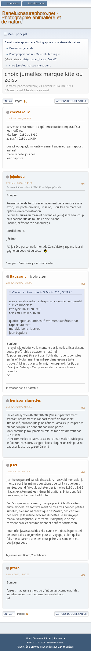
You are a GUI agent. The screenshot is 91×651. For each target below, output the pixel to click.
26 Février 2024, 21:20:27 (19, 406)
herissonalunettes (25, 400)
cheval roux (20, 112)
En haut (9, 613)
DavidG (52, 59)
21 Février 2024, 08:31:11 (19, 118)
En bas (8, 101)
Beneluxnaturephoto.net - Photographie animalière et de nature (31, 17)
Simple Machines (55, 642)
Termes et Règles (42, 638)
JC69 (13, 465)
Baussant (18, 276)
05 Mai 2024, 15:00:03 (17, 574)
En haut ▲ (60, 638)
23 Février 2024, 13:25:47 (19, 282)
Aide (28, 638)
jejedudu (17, 176)
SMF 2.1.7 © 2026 (36, 642)
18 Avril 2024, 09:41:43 (18, 471)
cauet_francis (39, 59)
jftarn (15, 568)
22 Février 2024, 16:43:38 (19, 183)
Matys (26, 59)
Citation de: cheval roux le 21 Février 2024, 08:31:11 (42, 292)
